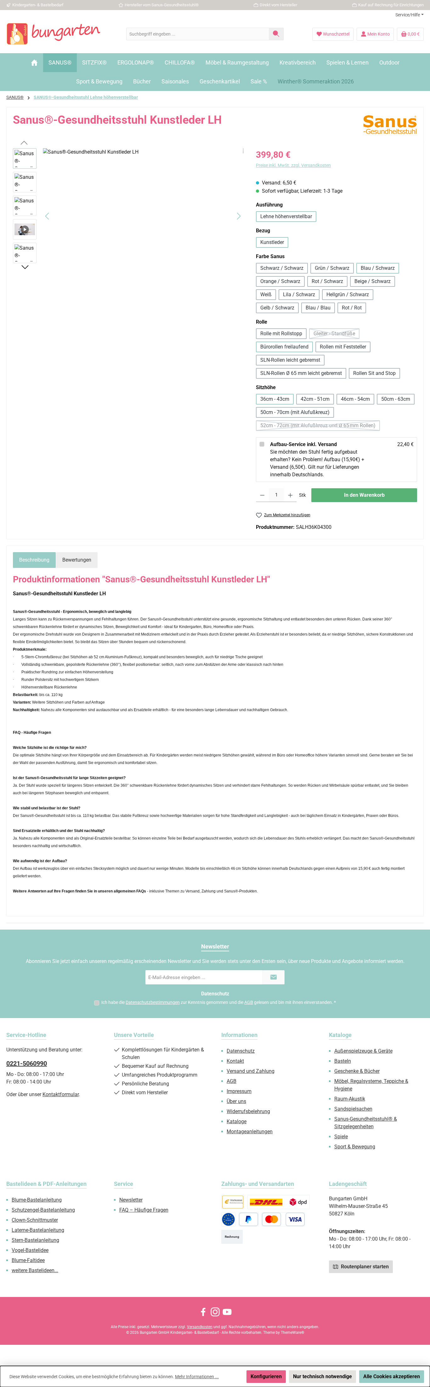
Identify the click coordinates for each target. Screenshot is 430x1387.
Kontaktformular (60, 1094)
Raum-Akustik (349, 1099)
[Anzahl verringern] (262, 495)
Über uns (236, 1101)
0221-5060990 (26, 1063)
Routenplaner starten (364, 1267)
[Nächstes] (238, 216)
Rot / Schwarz (327, 281)
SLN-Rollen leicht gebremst (290, 360)
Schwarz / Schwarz (281, 268)
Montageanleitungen (250, 1132)
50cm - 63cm (395, 399)
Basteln (342, 1061)
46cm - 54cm (355, 399)
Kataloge (236, 1121)
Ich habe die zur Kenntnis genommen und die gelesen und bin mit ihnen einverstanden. (218, 1002)
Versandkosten (199, 1327)
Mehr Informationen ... (197, 1376)
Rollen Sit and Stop (374, 373)
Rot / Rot (352, 308)
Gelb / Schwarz (277, 308)
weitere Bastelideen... (35, 1270)
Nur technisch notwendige (322, 1376)
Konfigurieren (266, 1376)
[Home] (34, 62)
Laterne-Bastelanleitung (38, 1230)
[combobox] (197, 34)
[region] (128, 216)
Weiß (266, 294)
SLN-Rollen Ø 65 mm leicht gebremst (301, 373)
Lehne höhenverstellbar (286, 216)
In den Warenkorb (364, 495)
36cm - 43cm (274, 399)
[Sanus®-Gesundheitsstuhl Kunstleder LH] (143, 216)
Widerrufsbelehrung (248, 1111)
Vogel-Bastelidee (30, 1250)
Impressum (239, 1091)
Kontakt (235, 1061)
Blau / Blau (318, 308)
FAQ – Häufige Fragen (143, 1210)
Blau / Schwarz (378, 268)
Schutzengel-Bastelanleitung (43, 1210)
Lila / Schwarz (299, 294)
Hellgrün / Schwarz (347, 294)
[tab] (34, 560)
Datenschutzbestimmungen (153, 1002)
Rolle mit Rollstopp (281, 334)
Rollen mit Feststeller (343, 347)
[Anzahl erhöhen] (290, 495)
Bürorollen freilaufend (284, 347)
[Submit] (274, 977)
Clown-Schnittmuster (35, 1220)
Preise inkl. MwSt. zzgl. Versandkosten (293, 165)
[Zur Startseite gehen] (53, 34)
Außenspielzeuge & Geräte (363, 1051)
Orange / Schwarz (280, 281)
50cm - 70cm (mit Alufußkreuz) (295, 412)
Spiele (341, 1137)
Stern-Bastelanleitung (35, 1240)
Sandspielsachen (353, 1109)
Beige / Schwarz (372, 281)
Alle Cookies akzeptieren (391, 1376)
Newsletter (131, 1200)
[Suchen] (276, 34)
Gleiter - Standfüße (336, 335)
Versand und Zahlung (250, 1071)
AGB (248, 1002)
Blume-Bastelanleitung (37, 1200)
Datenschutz (241, 1051)
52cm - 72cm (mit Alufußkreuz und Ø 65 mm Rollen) (320, 426)
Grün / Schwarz (332, 268)
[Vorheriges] (47, 216)
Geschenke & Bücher (357, 1071)
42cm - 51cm (315, 399)
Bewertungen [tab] (76, 560)
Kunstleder (272, 242)
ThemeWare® (292, 1332)
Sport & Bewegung (354, 1147)
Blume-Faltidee (28, 1260)
